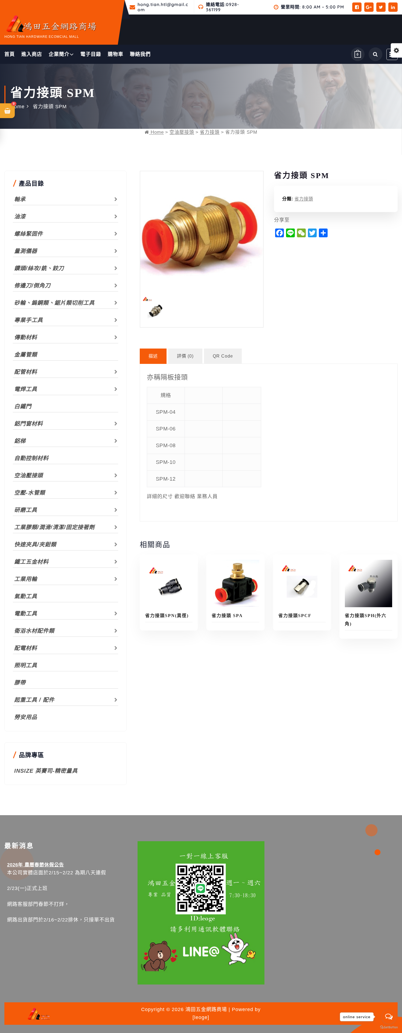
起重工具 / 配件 (34, 700)
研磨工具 (25, 510)
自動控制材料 (31, 458)
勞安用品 (25, 717)
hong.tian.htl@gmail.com (163, 7)
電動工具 (25, 613)
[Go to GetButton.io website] (389, 1027)
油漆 (20, 216)
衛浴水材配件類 (34, 631)
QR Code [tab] (223, 356)
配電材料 (25, 648)
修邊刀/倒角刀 (32, 285)
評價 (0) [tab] (185, 356)
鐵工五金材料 (31, 562)
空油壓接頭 (182, 132)
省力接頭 (210, 132)
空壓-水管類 (29, 493)
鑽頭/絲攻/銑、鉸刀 (39, 268)
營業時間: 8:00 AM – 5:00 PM (312, 7)
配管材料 (25, 372)
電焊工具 (25, 389)
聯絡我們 (140, 54)
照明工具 (25, 665)
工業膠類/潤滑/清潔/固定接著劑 (54, 527)
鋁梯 (20, 441)
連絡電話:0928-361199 (222, 7)
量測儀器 (25, 251)
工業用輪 (25, 579)
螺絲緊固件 (28, 234)
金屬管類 (25, 355)
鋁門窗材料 (28, 424)
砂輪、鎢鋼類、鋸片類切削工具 (54, 303)
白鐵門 (22, 406)
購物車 (115, 54)
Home (17, 106)
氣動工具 (25, 596)
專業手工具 (28, 320)
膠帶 (20, 683)
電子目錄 (90, 54)
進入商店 (31, 54)
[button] (7, 110)
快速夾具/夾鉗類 (35, 544)
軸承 (20, 199)
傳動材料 (25, 337)
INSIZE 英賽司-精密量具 (46, 771)
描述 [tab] (153, 356)
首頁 (9, 54)
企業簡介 (59, 54)
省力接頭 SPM (50, 106)
